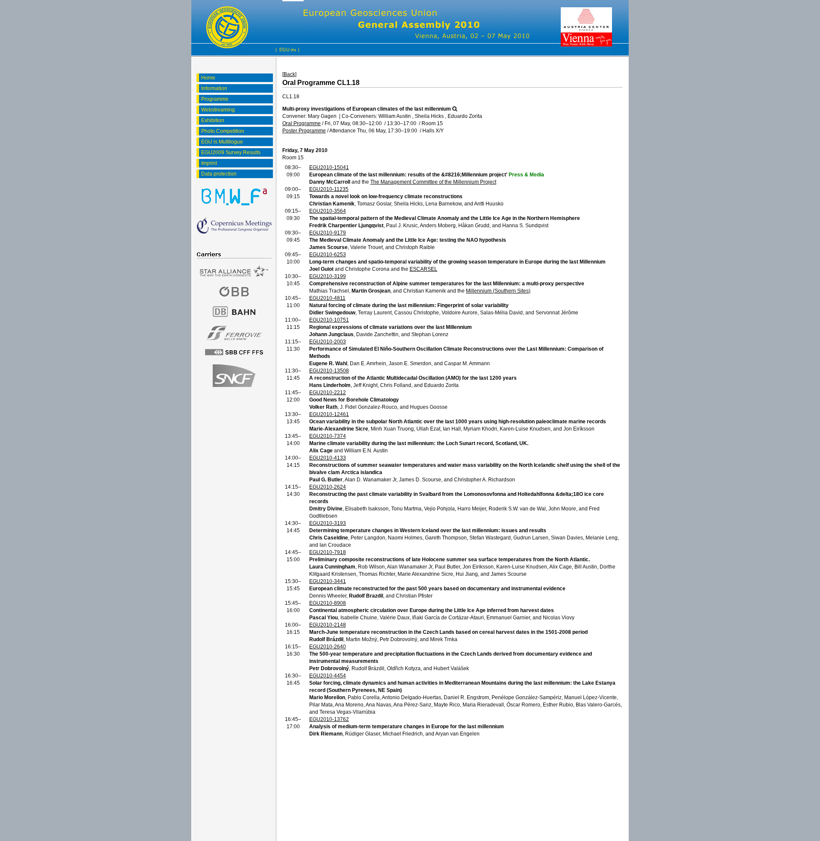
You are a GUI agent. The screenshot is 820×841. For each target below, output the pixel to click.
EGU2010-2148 (327, 625)
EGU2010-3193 (327, 523)
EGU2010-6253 (327, 255)
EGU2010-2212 (327, 393)
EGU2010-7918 (327, 552)
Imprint (209, 163)
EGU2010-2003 (327, 342)
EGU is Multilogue (222, 142)
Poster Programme (304, 131)
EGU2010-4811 (327, 298)
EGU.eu (287, 49)
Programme (214, 99)
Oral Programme (301, 123)
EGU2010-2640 (327, 647)
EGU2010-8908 (327, 603)
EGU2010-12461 (329, 414)
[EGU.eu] (227, 28)
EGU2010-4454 (327, 676)
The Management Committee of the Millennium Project (433, 182)
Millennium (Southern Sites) (498, 291)
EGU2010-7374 (327, 436)
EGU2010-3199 (327, 276)
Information (214, 88)
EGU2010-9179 (327, 233)
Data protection (219, 174)
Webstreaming (218, 110)
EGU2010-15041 (329, 167)
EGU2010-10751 (329, 320)
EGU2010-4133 (327, 458)
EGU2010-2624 (327, 487)
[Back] (289, 74)
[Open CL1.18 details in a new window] (454, 109)
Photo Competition (222, 131)
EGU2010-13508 (329, 371)
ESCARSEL (423, 269)
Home (208, 78)
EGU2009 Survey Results (231, 152)
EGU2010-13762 (329, 719)
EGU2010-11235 (328, 189)
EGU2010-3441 (327, 581)
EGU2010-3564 (327, 211)
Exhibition (212, 120)
